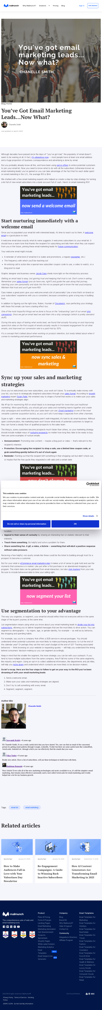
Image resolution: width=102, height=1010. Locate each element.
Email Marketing (44, 926)
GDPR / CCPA (8, 1004)
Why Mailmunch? (29, 6)
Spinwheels (42, 938)
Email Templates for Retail (87, 978)
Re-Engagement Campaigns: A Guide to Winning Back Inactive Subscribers (50, 871)
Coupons (41, 935)
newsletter (75, 257)
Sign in (81, 6)
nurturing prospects (39, 432)
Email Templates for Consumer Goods (87, 972)
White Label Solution (46, 944)
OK (75, 524)
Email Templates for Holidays (87, 924)
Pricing (55, 6)
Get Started (92, 5)
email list (14, 807)
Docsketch (60, 303)
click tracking (74, 569)
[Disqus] (48, 767)
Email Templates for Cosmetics (87, 948)
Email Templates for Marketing (87, 918)
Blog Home (6, 104)
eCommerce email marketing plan (35, 563)
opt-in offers (62, 165)
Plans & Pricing (44, 917)
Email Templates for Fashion (87, 942)
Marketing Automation (47, 929)
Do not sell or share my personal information (26, 524)
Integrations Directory (68, 937)
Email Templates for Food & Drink (87, 954)
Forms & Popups (44, 920)
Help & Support (65, 926)
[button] (44, 5)
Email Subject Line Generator (45, 957)
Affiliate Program (66, 940)
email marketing (32, 807)
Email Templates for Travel (87, 936)
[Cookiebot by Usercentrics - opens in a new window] (88, 484)
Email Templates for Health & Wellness (87, 960)
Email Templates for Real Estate (87, 930)
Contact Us (63, 929)
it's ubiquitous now (40, 157)
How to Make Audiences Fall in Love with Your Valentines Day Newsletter (14, 873)
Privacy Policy (8, 997)
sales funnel (70, 393)
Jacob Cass (41, 273)
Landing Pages (44, 923)
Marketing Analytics (46, 947)
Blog (63, 6)
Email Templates (42, 951)
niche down (18, 664)
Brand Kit (63, 920)
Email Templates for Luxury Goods (87, 966)
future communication (68, 246)
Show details (88, 516)
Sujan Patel (22, 396)
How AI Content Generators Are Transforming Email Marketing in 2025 (84, 871)
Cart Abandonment (45, 932)
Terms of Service (20, 997)
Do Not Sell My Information (23, 1004)
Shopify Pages (44, 941)
